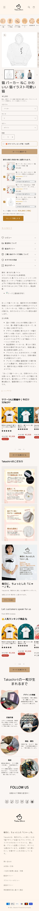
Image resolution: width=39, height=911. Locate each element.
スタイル (5, 104)
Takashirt (15, 907)
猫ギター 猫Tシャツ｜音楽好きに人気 (25, 426)
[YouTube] (32, 801)
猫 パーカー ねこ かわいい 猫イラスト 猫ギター (26, 198)
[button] (4, 7)
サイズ (4, 114)
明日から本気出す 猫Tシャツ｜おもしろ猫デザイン (9, 427)
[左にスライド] (2, 75)
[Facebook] (27, 801)
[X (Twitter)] (17, 801)
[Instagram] (7, 801)
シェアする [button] (7, 391)
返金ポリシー (8, 885)
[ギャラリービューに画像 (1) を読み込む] (9, 74)
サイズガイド (7, 228)
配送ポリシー (8, 876)
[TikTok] (12, 801)
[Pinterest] (22, 801)
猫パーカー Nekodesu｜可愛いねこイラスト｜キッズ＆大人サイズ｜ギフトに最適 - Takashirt (25, 186)
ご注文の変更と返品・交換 (13, 871)
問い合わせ (8, 861)
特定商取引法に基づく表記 (13, 890)
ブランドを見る (8, 600)
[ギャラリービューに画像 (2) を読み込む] (19, 74)
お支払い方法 (8, 866)
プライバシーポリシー (12, 880)
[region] (19, 23)
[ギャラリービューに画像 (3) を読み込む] (29, 74)
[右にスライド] (37, 75)
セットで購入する (13, 218)
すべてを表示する (19, 455)
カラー (4, 123)
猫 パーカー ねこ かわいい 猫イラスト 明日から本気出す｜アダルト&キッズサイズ (26, 173)
